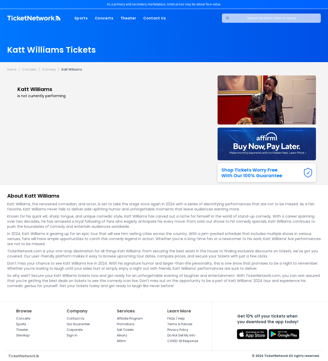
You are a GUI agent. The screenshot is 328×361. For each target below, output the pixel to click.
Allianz (122, 335)
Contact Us (154, 18)
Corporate (75, 330)
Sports (81, 18)
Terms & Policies (179, 324)
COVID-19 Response (182, 341)
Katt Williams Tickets (51, 49)
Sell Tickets (125, 330)
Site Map (22, 335)
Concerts (104, 18)
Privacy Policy (177, 330)
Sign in (72, 335)
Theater (128, 18)
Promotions (126, 324)
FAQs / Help (176, 318)
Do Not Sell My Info (181, 335)
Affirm (121, 341)
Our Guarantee (78, 324)
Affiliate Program (130, 318)
